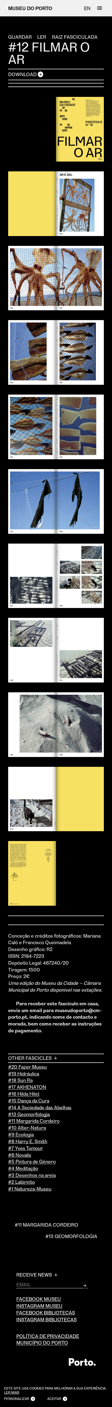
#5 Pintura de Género (32, 1161)
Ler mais (11, 1392)
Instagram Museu (39, 1305)
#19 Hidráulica (23, 1073)
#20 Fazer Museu (27, 1066)
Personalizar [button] (16, 1398)
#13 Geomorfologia (29, 1114)
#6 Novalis (19, 1154)
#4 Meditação (23, 1168)
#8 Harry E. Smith (27, 1141)
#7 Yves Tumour (25, 1148)
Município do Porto (42, 1342)
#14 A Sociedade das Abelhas (39, 1107)
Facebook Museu (38, 1298)
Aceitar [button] (54, 1398)
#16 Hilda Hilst (23, 1093)
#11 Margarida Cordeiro (34, 1120)
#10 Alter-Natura (27, 1127)
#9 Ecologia (21, 1134)
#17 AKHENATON (27, 1086)
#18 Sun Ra (20, 1080)
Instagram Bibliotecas (46, 1319)
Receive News (34, 1274)
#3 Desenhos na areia (32, 1175)
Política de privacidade (47, 1336)
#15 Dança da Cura (28, 1100)
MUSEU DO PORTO (30, 8)
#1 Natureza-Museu (29, 1188)
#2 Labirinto (21, 1181)
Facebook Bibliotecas (45, 1312)
